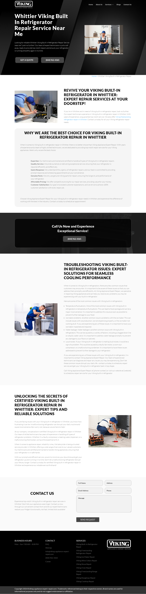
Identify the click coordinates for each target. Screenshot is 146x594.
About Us (99, 4)
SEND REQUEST (87, 519)
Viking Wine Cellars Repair (86, 560)
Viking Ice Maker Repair (85, 557)
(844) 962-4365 (52, 60)
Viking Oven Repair (83, 568)
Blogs (119, 4)
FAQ (47, 544)
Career (48, 561)
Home (91, 4)
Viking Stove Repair (83, 564)
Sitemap (48, 548)
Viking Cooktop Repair (85, 581)
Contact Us (127, 4)
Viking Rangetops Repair (85, 578)
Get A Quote (26, 60)
